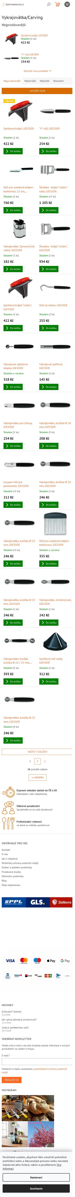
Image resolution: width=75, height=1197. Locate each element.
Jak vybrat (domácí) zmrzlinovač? (19, 1019)
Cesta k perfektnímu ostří (15, 1027)
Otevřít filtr (37, 91)
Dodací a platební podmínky (17, 867)
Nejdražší (45, 80)
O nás (5, 854)
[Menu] (67, 4)
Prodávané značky (11, 871)
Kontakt (6, 849)
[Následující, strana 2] (37, 761)
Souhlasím (36, 1188)
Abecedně (58, 80)
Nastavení (36, 1177)
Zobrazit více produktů (36, 71)
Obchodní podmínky (13, 876)
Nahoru (39, 777)
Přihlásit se (12, 1080)
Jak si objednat (10, 858)
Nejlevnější (30, 80)
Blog (4, 880)
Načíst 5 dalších (37, 751)
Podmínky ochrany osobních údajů (20, 863)
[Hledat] (48, 4)
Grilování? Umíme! (11, 1011)
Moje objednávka (11, 885)
